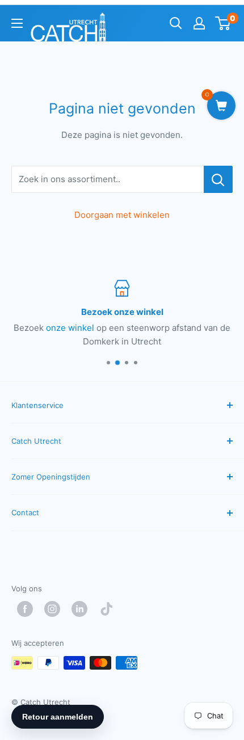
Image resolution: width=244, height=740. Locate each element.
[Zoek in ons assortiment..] (218, 179)
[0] (223, 23)
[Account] (199, 23)
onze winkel (70, 327)
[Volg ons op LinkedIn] (82, 609)
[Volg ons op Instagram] (55, 609)
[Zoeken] (176, 23)
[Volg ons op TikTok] (109, 609)
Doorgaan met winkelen (122, 214)
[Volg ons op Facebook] (28, 609)
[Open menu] (17, 23)
